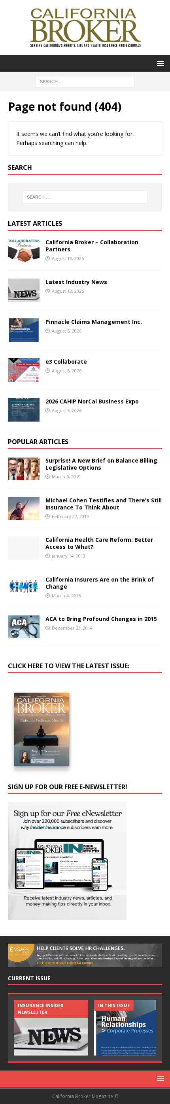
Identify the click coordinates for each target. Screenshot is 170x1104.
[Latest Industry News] (24, 290)
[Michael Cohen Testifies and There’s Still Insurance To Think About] (24, 508)
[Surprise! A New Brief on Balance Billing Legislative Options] (24, 469)
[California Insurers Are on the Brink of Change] (24, 586)
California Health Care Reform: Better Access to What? (99, 543)
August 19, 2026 (68, 258)
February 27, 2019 (70, 516)
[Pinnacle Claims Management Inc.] (24, 330)
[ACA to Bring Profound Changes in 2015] (24, 626)
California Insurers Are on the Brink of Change (99, 583)
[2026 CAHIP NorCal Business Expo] (24, 410)
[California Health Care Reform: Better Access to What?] (24, 548)
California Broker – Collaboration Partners (91, 245)
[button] (159, 63)
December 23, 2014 (72, 628)
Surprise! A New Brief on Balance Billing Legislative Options (101, 464)
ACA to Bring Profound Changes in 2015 (101, 619)
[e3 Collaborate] (24, 370)
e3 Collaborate (66, 361)
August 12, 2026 (68, 291)
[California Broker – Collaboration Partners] (24, 250)
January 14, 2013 (68, 556)
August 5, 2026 (66, 331)
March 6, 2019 (66, 477)
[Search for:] (85, 81)
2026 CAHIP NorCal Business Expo (92, 401)
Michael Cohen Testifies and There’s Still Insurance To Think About (103, 503)
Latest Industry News (76, 282)
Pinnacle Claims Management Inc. (93, 321)
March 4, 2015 (66, 595)
